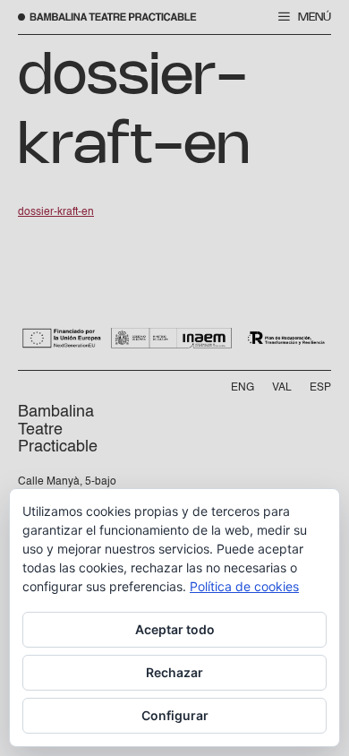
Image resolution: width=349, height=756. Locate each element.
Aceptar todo (175, 629)
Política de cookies (244, 586)
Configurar (175, 715)
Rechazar (174, 672)
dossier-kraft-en (56, 212)
